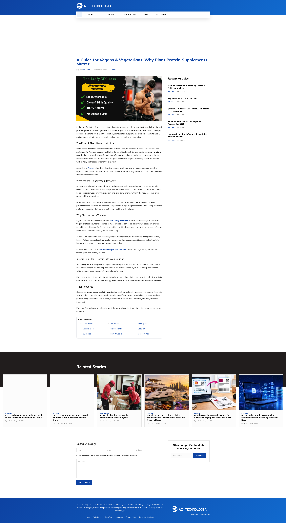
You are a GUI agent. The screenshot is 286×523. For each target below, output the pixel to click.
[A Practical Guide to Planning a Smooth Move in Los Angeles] (119, 392)
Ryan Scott (86, 70)
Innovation (104, 413)
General (113, 70)
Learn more (87, 324)
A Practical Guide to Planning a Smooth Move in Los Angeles (115, 416)
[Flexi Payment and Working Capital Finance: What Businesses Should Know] (72, 392)
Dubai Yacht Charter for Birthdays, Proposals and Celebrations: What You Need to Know (166, 417)
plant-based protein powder (112, 249)
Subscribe (199, 456)
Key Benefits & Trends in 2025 (182, 98)
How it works (116, 334)
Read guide (142, 324)
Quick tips (86, 334)
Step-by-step (143, 334)
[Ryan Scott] (78, 70)
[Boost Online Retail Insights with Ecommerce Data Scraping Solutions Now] (261, 392)
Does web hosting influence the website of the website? (187, 135)
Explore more (88, 329)
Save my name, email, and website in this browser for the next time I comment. (108, 456)
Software (171, 91)
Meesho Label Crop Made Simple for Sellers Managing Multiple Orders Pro (212, 416)
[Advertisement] (143, 34)
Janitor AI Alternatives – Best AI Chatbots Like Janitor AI (188, 109)
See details (114, 324)
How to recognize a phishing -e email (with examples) (186, 86)
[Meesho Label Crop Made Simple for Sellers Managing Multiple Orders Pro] (214, 392)
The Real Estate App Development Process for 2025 (185, 122)
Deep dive (142, 329)
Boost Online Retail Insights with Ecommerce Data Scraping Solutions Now (259, 417)
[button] (79, 14)
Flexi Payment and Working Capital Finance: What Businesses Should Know (70, 417)
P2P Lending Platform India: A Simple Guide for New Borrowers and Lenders (24, 416)
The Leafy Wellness (119, 220)
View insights (116, 329)
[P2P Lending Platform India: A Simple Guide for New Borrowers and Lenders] (25, 392)
